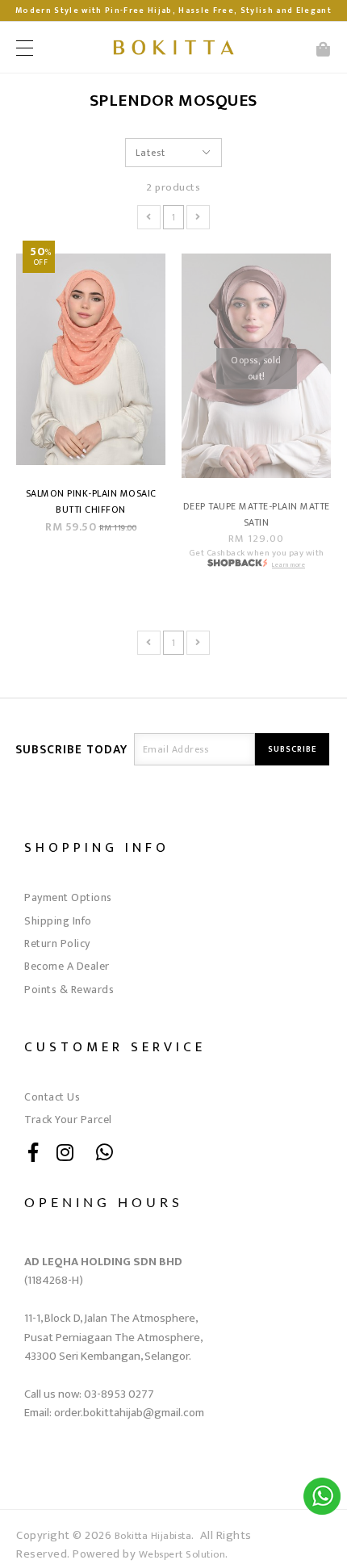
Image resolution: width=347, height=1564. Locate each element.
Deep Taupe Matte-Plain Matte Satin (256, 514)
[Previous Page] (149, 217)
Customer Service (115, 1047)
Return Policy (57, 943)
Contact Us (52, 1097)
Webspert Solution (182, 1554)
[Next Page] (198, 217)
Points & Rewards (69, 989)
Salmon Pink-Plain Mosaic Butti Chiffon (91, 501)
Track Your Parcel (68, 1119)
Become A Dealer (67, 966)
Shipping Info (58, 921)
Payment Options (68, 897)
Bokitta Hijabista (153, 1536)
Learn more (288, 565)
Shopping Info (96, 847)
